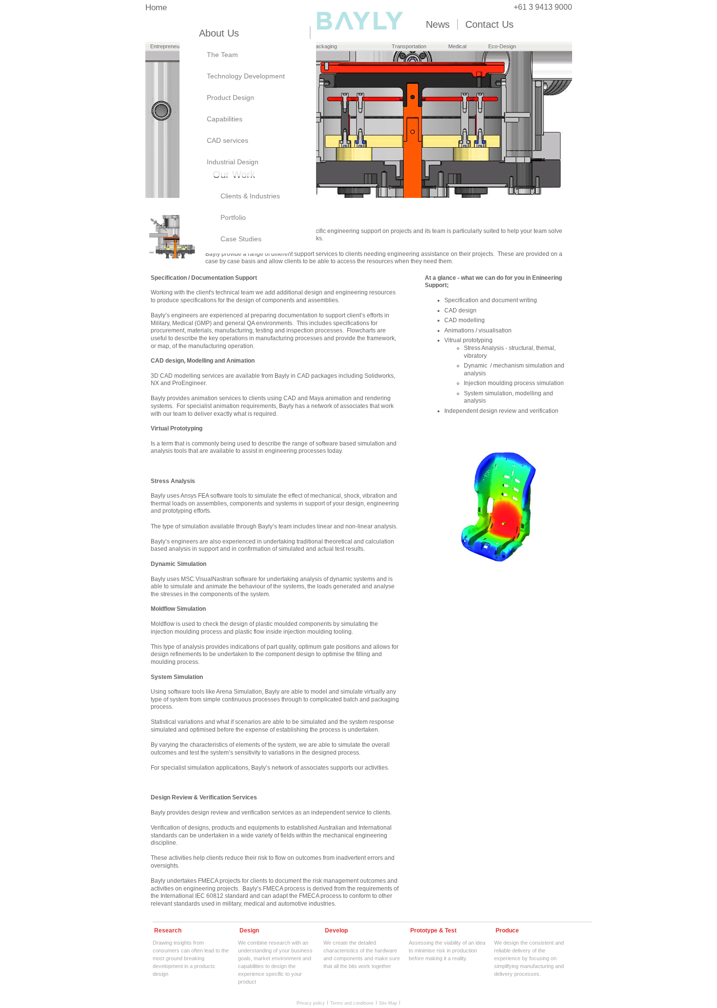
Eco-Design (502, 46)
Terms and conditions (352, 1003)
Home (156, 8)
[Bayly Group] (358, 37)
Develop (336, 930)
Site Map (388, 1003)
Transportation (409, 46)
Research (167, 930)
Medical (457, 46)
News (438, 24)
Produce (507, 930)
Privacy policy (311, 1003)
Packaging (324, 46)
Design (249, 930)
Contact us (489, 24)
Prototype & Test (433, 930)
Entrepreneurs (167, 46)
